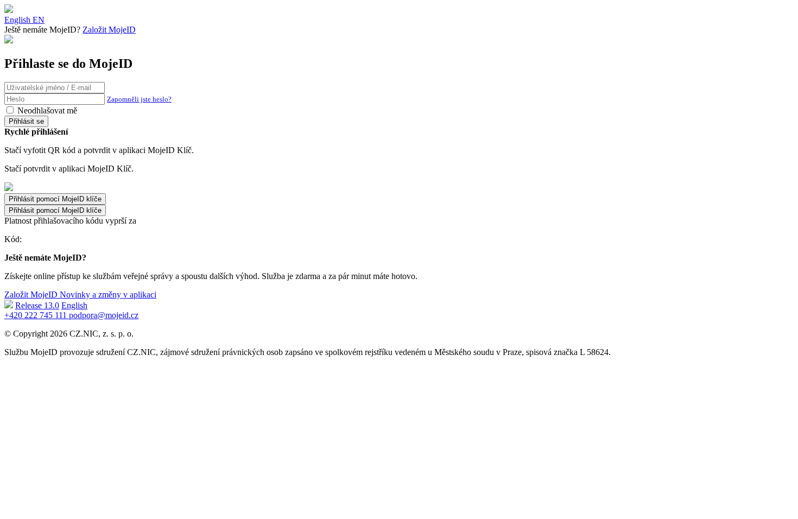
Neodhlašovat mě (47, 110)
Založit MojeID (109, 29)
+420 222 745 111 (36, 315)
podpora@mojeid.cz (103, 315)
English (74, 305)
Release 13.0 (37, 305)
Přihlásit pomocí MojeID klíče (55, 210)
